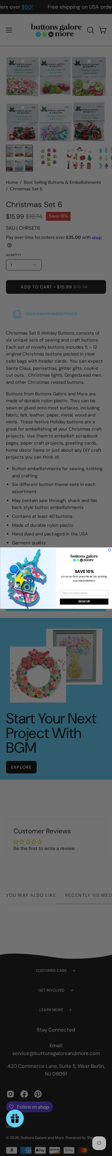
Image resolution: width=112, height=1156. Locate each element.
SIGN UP (84, 601)
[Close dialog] (109, 550)
